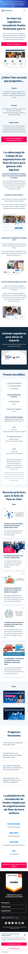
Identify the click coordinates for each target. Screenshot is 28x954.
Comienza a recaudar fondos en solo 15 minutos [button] (14, 865)
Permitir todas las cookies (14, 944)
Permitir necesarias (14, 948)
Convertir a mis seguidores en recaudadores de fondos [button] (14, 139)
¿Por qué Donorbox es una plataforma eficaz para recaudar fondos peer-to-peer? (12, 755)
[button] (14, 704)
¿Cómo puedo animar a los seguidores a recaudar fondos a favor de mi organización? (12, 780)
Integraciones (6, 911)
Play (14, 357)
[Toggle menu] (24, 10)
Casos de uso (5, 907)
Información (5, 903)
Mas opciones (5, 952)
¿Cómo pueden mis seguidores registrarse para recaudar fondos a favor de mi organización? (12, 768)
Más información (13, 469)
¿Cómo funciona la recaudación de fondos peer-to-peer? (13, 744)
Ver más (3, 941)
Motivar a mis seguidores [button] (14, 44)
